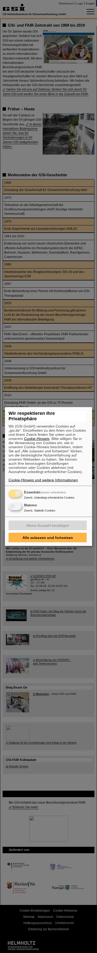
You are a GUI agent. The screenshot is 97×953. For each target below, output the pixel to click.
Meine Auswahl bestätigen (47, 525)
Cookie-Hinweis (36, 439)
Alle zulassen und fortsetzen (48, 538)
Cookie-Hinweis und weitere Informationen (43, 480)
